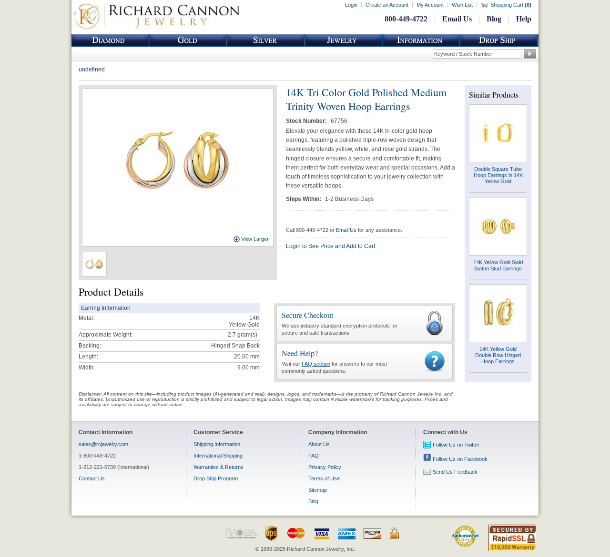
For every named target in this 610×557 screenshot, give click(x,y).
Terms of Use (324, 478)
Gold (188, 40)
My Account (430, 5)
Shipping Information (216, 444)
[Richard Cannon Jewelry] (156, 28)
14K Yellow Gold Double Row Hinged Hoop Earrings (498, 355)
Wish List (462, 5)
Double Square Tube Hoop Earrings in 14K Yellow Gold (498, 175)
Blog (494, 19)
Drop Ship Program (215, 478)
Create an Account (387, 5)
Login (351, 5)
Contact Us (92, 478)
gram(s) (242, 334)
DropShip (499, 40)
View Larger (255, 239)
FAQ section (316, 364)
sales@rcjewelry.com (103, 444)
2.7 (232, 334)
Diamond (110, 40)
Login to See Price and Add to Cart (330, 246)
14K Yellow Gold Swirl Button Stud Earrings (498, 265)
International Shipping (218, 455)
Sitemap (317, 490)
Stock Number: (307, 121)
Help (523, 19)
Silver (266, 40)
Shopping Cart (510, 5)
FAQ (313, 455)
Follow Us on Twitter (456, 445)
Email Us (457, 19)
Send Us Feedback (455, 472)
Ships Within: (304, 199)
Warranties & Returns (218, 467)
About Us (319, 444)
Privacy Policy (324, 467)
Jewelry (343, 40)
